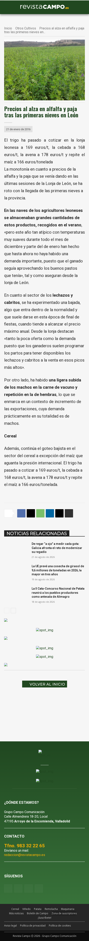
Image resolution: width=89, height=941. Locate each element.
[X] (31, 513)
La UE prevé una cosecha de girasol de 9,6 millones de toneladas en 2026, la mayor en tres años (58, 570)
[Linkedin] (50, 513)
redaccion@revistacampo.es (24, 855)
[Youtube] (28, 888)
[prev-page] (6, 610)
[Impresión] (69, 513)
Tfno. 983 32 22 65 (24, 845)
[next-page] (13, 610)
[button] (9, 7)
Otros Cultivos (25, 28)
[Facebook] (21, 513)
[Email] (59, 513)
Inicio (8, 28)
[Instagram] (18, 888)
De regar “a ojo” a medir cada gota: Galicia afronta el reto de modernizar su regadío (57, 548)
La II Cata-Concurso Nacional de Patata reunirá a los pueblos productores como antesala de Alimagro (58, 592)
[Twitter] (39, 888)
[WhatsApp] (40, 513)
